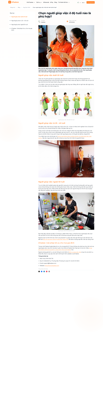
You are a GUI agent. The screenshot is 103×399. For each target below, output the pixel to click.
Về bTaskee (30, 2)
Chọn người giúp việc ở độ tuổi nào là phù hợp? (45, 7)
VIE (83, 2)
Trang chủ (12, 7)
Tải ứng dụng (90, 2)
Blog (55, 2)
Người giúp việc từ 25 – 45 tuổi (19, 20)
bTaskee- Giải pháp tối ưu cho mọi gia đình (21, 29)
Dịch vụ (38, 2)
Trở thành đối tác (63, 2)
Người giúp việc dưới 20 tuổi (19, 16)
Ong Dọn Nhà (26, 7)
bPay (51, 2)
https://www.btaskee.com (52, 265)
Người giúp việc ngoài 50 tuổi (19, 24)
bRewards (46, 2)
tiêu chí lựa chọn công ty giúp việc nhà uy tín (55, 239)
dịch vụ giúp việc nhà (75, 252)
